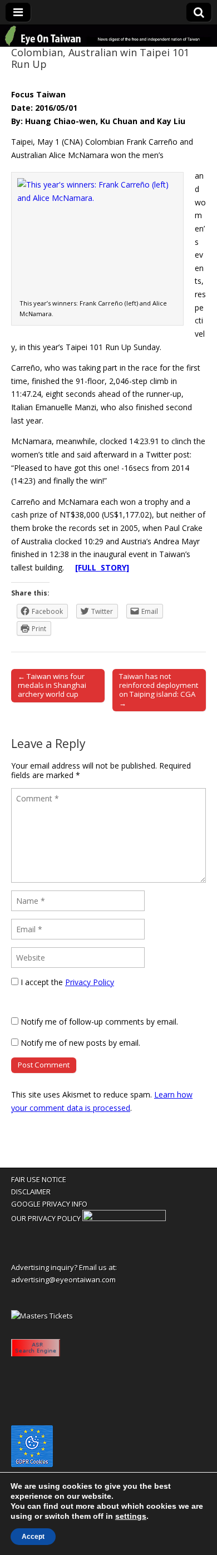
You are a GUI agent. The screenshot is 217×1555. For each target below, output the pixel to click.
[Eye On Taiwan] (108, 36)
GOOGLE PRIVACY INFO (49, 1204)
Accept (33, 1537)
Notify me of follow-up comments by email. (99, 1021)
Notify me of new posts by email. (80, 1042)
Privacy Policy (89, 982)
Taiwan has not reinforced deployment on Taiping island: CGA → (158, 689)
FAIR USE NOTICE (38, 1179)
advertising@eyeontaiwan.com (63, 1279)
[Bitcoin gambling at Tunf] (124, 1218)
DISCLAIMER (31, 1192)
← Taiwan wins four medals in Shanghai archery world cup (52, 685)
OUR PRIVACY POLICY (46, 1218)
